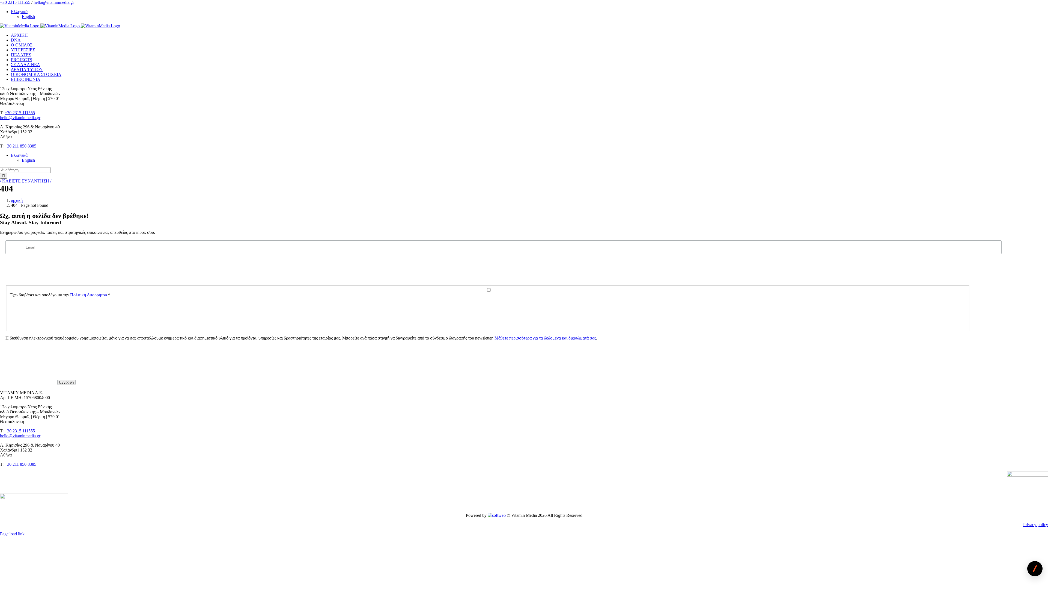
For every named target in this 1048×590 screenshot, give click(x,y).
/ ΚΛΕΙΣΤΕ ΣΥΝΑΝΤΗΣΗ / (25, 181)
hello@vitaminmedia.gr (54, 2)
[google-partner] (1027, 475)
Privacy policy (1035, 524)
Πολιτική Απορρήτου (88, 295)
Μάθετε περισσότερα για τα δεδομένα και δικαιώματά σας (545, 338)
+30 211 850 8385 (20, 146)
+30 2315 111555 (15, 2)
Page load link (12, 534)
